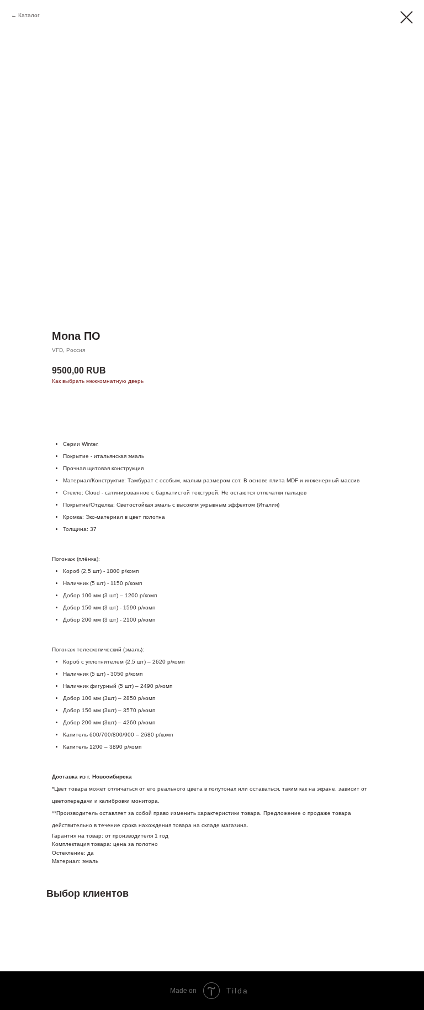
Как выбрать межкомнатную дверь (98, 381)
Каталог (29, 15)
